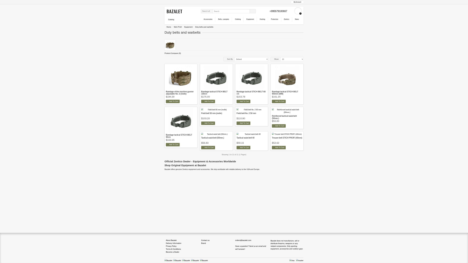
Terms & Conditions (173, 249)
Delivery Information (173, 243)
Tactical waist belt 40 (245, 138)
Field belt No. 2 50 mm (246, 113)
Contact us (205, 240)
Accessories (208, 19)
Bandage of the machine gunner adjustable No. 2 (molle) (180, 92)
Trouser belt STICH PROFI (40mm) (287, 138)
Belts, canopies (223, 19)
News (297, 19)
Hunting (262, 19)
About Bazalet (171, 240)
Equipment (250, 19)
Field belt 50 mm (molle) (211, 113)
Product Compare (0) (173, 53)
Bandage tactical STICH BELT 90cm (179, 136)
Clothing (238, 19)
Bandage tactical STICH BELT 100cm (214, 92)
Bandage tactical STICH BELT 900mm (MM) (285, 92)
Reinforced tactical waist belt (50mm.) (284, 117)
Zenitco (286, 19)
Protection (274, 19)
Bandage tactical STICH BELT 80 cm (251, 92)
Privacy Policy (171, 246)
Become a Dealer (172, 252)
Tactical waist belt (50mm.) (212, 138)
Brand (203, 243)
